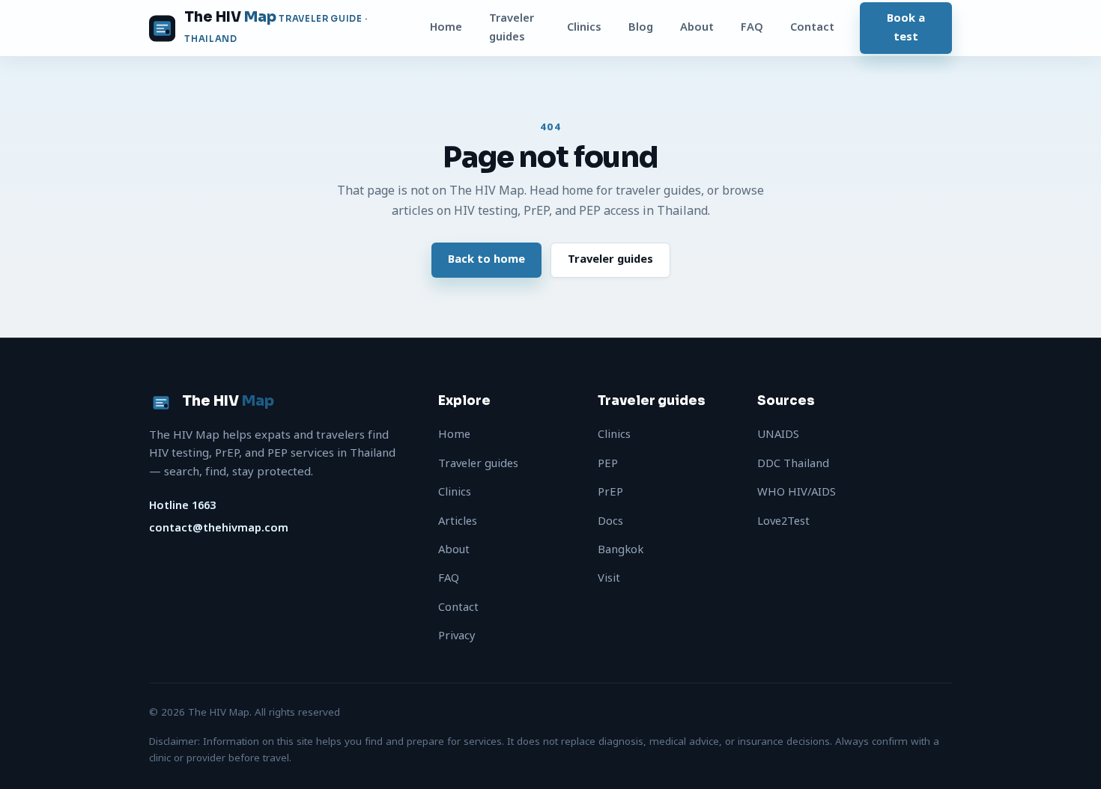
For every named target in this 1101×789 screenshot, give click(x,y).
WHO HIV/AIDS (796, 492)
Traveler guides (511, 27)
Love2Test (783, 521)
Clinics (584, 27)
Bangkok (620, 549)
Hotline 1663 (182, 505)
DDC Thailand (793, 463)
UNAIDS (778, 434)
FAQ (752, 27)
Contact (812, 27)
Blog (640, 27)
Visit (609, 578)
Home (446, 27)
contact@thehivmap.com (218, 528)
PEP (608, 463)
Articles (457, 521)
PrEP (610, 492)
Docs (610, 521)
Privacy (457, 636)
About (697, 27)
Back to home (486, 259)
